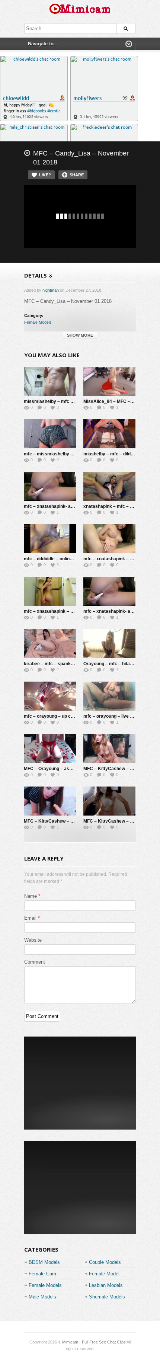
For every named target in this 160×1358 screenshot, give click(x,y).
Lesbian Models (106, 1285)
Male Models (42, 1297)
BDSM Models (44, 1262)
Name (30, 896)
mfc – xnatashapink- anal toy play (59, 506)
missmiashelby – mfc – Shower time (62, 401)
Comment (34, 962)
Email (30, 918)
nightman (50, 290)
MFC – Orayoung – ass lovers (55, 768)
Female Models (38, 322)
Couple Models (105, 1262)
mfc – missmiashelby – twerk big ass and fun (71, 454)
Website (33, 940)
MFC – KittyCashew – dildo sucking (120, 768)
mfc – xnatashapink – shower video (61, 611)
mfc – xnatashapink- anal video (116, 611)
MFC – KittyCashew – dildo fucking (60, 821)
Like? (45, 175)
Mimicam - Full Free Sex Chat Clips (94, 1342)
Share (77, 175)
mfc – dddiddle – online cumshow (59, 558)
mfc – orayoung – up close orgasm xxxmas (69, 716)
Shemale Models (107, 1297)
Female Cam (42, 1274)
